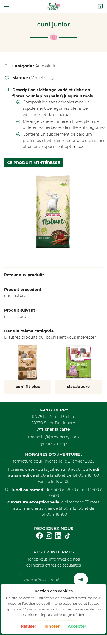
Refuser (28, 626)
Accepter (77, 626)
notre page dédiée (68, 615)
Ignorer (52, 626)
